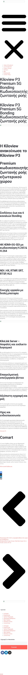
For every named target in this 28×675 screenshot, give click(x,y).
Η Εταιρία (6, 614)
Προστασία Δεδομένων (9, 618)
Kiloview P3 (3, 431)
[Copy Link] (14, 478)
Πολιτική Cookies (8, 621)
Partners (6, 70)
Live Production (8, 67)
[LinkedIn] (14, 476)
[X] (14, 474)
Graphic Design (7, 68)
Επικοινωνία (7, 73)
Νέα (5, 71)
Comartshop (7, 623)
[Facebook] (14, 472)
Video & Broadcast (8, 65)
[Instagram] (9, 652)
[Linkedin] (6, 652)
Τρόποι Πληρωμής (8, 617)
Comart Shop (7, 74)
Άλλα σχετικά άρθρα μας (6, 466)
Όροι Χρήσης (7, 620)
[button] (14, 36)
